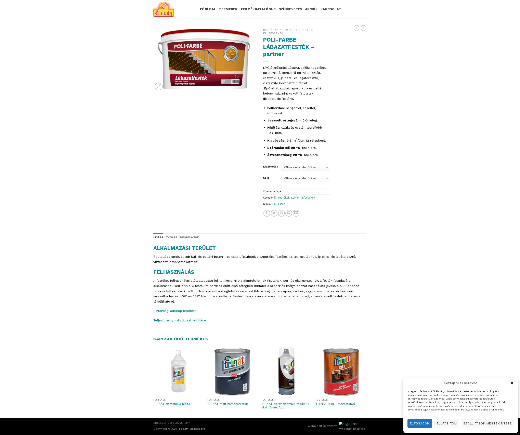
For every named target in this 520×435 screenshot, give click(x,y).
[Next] (365, 382)
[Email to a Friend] (281, 213)
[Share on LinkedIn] (296, 213)
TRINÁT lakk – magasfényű (335, 403)
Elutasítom (446, 423)
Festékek (290, 30)
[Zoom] (159, 86)
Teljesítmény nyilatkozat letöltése (179, 320)
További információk (182, 237)
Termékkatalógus (258, 9)
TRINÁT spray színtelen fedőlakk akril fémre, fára (285, 405)
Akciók (311, 9)
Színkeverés (290, 9)
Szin (266, 177)
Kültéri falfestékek (303, 197)
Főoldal (208, 9)
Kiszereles (270, 166)
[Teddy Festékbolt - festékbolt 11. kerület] (173, 9)
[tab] (158, 237)
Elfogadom (420, 423)
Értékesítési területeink (172, 422)
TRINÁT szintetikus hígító (171, 403)
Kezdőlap (270, 30)
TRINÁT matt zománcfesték (227, 403)
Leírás (158, 237)
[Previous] (154, 382)
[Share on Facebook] (266, 213)
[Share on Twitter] (274, 213)
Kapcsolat (331, 9)
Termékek (228, 9)
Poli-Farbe (278, 203)
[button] (512, 383)
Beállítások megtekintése (487, 423)
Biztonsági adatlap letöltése (174, 311)
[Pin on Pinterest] (288, 213)
